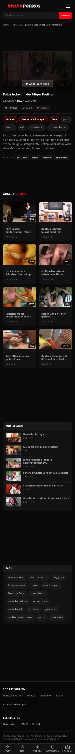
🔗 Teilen (27, 108)
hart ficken (33, 609)
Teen (54, 119)
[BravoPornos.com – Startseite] (25, 6)
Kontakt (37, 724)
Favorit (11, 108)
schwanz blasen (57, 127)
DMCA (24, 724)
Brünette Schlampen (33, 119)
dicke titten (57, 617)
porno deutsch (38, 593)
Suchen (65, 15)
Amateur (17, 24)
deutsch (10, 127)
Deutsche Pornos (13, 695)
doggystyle (58, 577)
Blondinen (46, 695)
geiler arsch (51, 609)
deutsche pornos (39, 577)
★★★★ (47, 157)
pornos (42, 617)
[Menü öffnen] (67, 6)
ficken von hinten (17, 585)
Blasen (59, 695)
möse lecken (36, 127)
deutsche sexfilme (18, 601)
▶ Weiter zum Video (37, 83)
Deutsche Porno (16, 593)
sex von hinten (40, 601)
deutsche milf (15, 609)
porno (66, 119)
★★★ (35, 157)
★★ (25, 157)
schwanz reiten (16, 577)
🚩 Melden (43, 108)
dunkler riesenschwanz (20, 617)
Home (6, 24)
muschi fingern (51, 585)
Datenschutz (10, 724)
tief (22, 127)
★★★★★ (61, 157)
